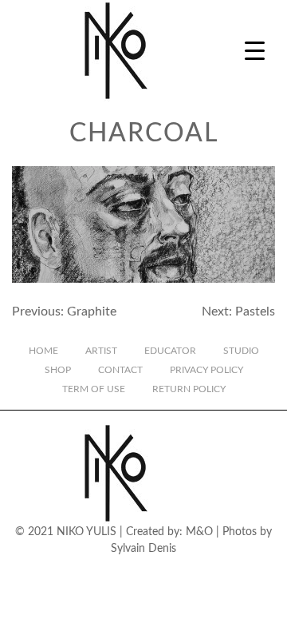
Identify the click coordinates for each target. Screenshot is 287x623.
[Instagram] (76, 571)
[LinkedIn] (184, 571)
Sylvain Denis (143, 548)
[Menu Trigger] (255, 50)
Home (43, 350)
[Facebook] (103, 571)
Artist (101, 350)
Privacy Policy (206, 370)
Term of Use (93, 389)
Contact (120, 370)
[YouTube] (157, 571)
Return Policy (189, 389)
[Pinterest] (211, 571)
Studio (241, 350)
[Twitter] (130, 571)
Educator (170, 350)
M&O (199, 532)
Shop (58, 370)
